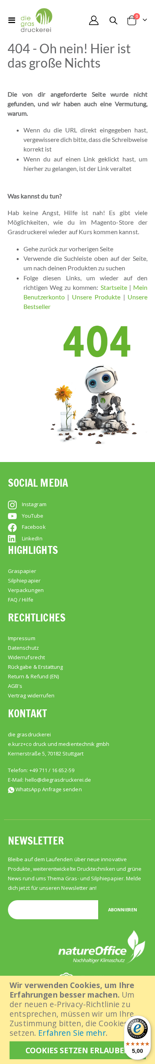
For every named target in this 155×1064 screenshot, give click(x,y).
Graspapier (22, 571)
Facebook (34, 526)
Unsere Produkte (96, 297)
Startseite (114, 287)
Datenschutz (23, 647)
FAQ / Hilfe (20, 599)
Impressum (21, 638)
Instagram (34, 504)
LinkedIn (32, 538)
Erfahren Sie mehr (71, 1032)
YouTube (32, 515)
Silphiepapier (24, 580)
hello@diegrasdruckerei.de (58, 779)
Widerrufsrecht (26, 657)
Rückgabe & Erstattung (35, 666)
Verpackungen (26, 590)
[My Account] (93, 20)
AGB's (15, 685)
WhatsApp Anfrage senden (48, 789)
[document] (78, 1020)
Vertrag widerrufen (31, 695)
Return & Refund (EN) (33, 676)
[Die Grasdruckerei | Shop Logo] (36, 20)
